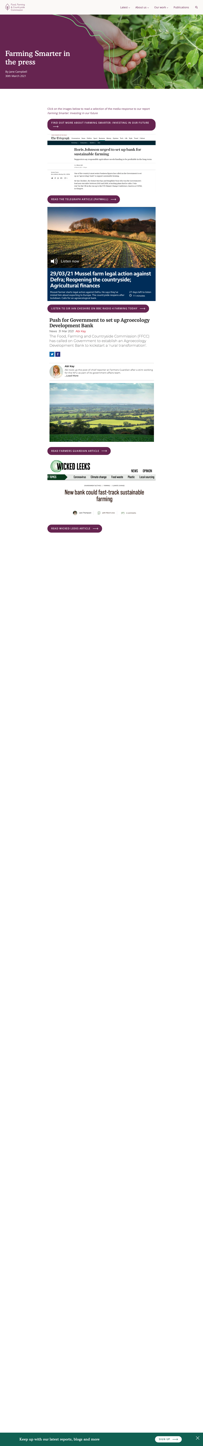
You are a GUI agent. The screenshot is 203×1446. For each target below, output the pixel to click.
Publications (181, 7)
